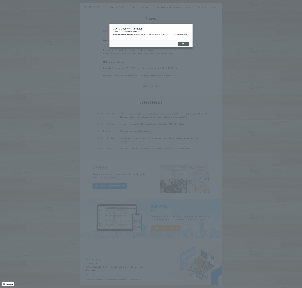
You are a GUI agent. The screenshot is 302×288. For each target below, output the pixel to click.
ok (183, 43)
